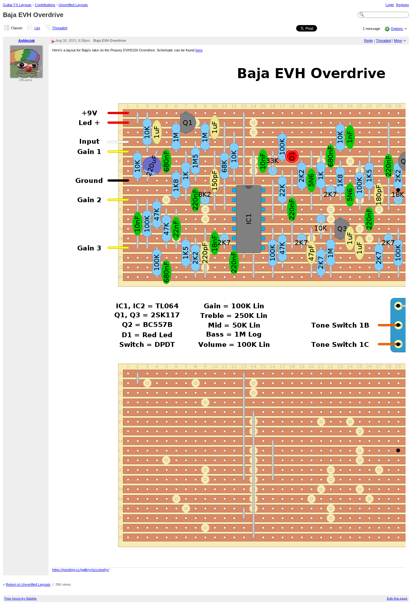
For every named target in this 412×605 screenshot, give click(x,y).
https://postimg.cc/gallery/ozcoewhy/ (80, 570)
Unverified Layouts (73, 5)
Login (390, 5)
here (198, 50)
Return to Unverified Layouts (28, 584)
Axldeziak (26, 40)
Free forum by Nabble (21, 598)
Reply (368, 40)
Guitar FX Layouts (17, 5)
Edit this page (397, 598)
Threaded (59, 28)
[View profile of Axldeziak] (26, 75)
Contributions (45, 5)
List (37, 28)
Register (402, 5)
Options (397, 29)
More (398, 40)
